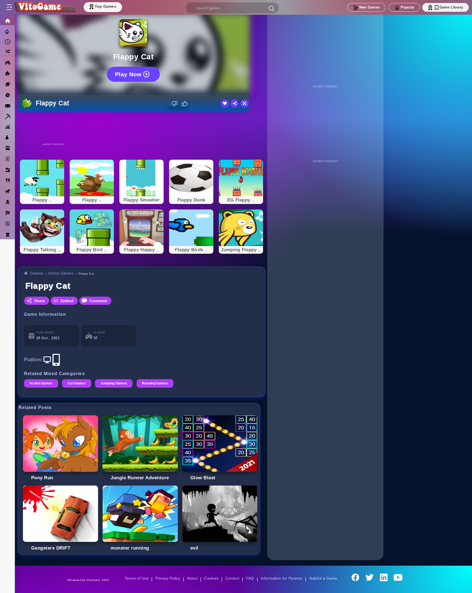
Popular (407, 7)
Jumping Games (115, 383)
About (191, 578)
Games (37, 273)
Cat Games (77, 383)
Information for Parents (282, 578)
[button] (271, 8)
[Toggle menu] (8, 7)
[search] (232, 7)
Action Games (62, 273)
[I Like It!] (183, 103)
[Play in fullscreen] (244, 103)
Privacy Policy (166, 578)
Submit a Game (325, 578)
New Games (369, 7)
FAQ (250, 578)
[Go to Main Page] (44, 7)
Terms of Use (134, 578)
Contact (232, 578)
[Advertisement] (141, 127)
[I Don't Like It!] (173, 103)
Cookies (210, 578)
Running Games (157, 383)
